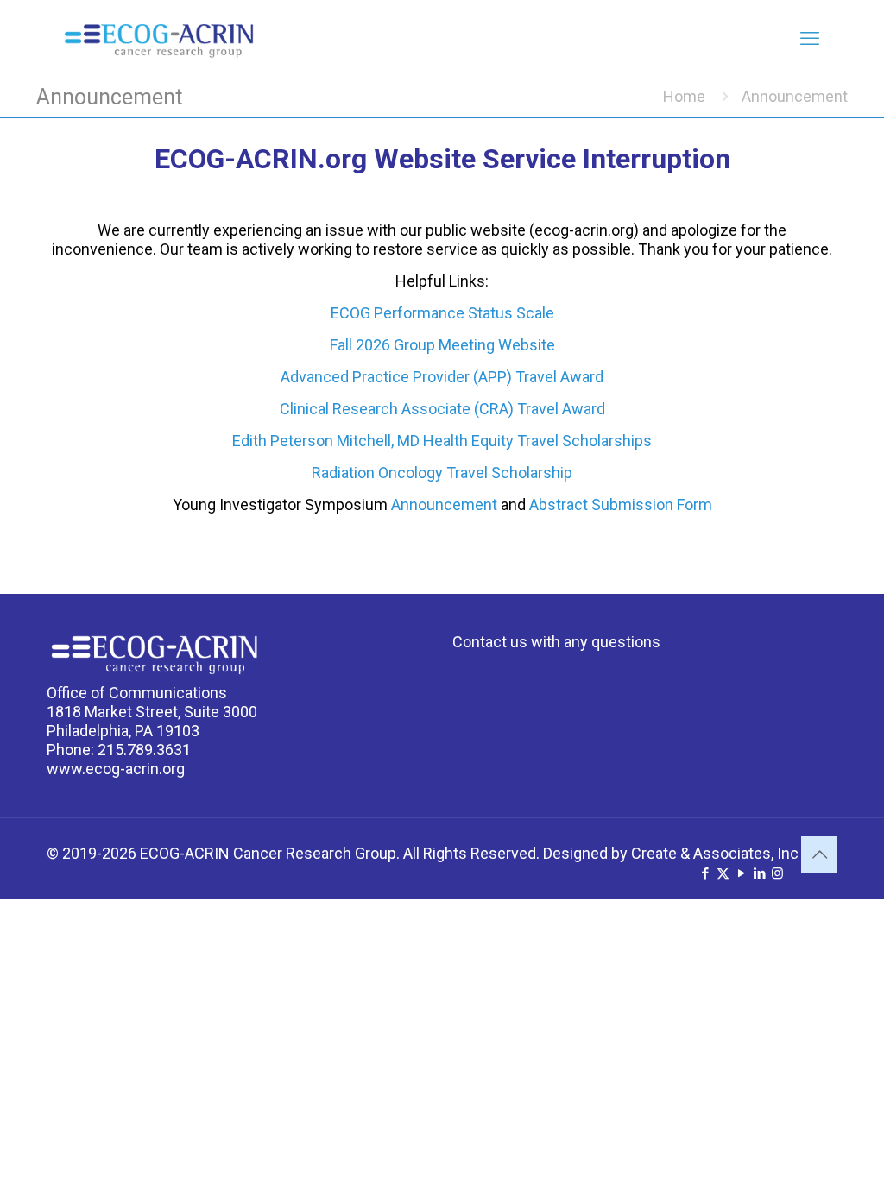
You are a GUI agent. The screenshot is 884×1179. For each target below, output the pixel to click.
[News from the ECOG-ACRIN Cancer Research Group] (159, 39)
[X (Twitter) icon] (723, 873)
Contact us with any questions (556, 642)
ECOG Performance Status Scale (442, 313)
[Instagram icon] (777, 873)
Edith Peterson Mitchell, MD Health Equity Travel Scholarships (442, 441)
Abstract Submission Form (620, 504)
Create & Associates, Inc (715, 853)
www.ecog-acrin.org (116, 769)
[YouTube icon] (741, 873)
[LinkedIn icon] (759, 873)
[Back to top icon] (819, 854)
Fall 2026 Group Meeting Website (442, 345)
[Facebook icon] (704, 873)
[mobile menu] (809, 39)
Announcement (444, 504)
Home (684, 96)
